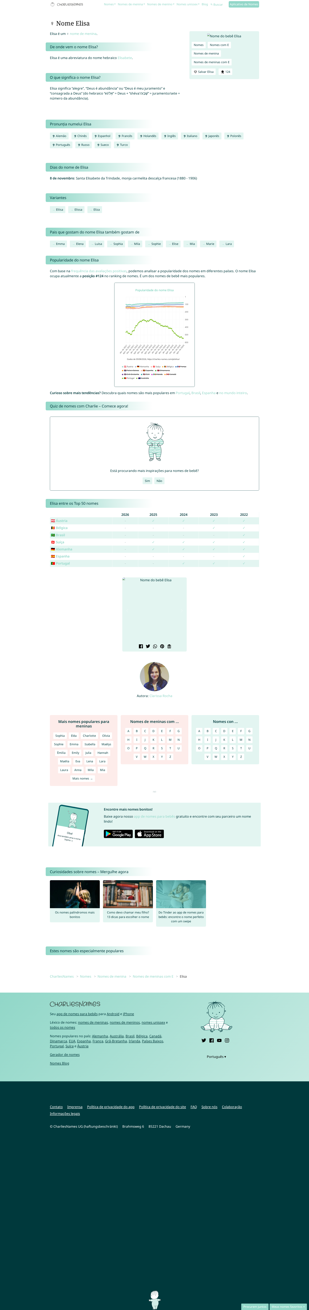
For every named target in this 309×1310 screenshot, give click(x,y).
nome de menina (83, 33)
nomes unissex (153, 1022)
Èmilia (61, 753)
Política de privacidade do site (162, 1107)
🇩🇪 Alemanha (61, 549)
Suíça (70, 1046)
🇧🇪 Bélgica (59, 527)
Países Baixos (152, 1041)
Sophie (156, 244)
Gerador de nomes (65, 1054)
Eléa (74, 736)
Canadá (155, 1036)
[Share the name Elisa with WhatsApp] (154, 646)
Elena (80, 244)
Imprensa (75, 1107)
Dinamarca (58, 1041)
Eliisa (59, 209)
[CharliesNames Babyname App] (67, 4)
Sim (147, 481)
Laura (64, 770)
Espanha (209, 393)
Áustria (83, 1046)
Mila (137, 244)
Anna (77, 770)
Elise (175, 244)
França (98, 1041)
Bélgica (142, 1036)
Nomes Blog (59, 1063)
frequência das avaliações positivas (99, 271)
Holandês (149, 136)
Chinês (82, 136)
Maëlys (106, 744)
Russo (84, 145)
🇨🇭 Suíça (57, 542)
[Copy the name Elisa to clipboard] (169, 646)
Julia (88, 753)
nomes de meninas (93, 1022)
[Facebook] (211, 1040)
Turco (123, 145)
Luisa (98, 244)
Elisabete (125, 57)
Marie (210, 244)
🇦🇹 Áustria (59, 520)
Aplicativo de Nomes (244, 4)
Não (159, 481)
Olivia (106, 736)
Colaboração (232, 1107)
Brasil (195, 393)
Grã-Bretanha (116, 1041)
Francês (126, 136)
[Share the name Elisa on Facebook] (140, 646)
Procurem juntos (255, 1307)
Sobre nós (209, 1107)
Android (113, 1014)
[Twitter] (204, 1040)
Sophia (118, 244)
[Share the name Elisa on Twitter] (147, 646)
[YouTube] (219, 1040)
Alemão (60, 136)
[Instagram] (227, 1040)
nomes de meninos (125, 1022)
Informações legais (65, 1113)
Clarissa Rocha (161, 696)
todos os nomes (62, 1027)
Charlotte (89, 736)
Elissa (78, 209)
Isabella (90, 744)
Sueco (104, 145)
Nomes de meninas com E (211, 62)
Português (62, 145)
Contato (56, 1107)
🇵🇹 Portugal (60, 563)
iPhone (128, 1014)
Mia (192, 244)
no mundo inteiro (233, 393)
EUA (72, 1041)
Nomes (109, 4)
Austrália (117, 1036)
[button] (127, 611)
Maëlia (64, 761)
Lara (229, 244)
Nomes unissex (187, 4)
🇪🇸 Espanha (60, 556)
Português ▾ (216, 1056)
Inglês (171, 136)
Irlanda (134, 1041)
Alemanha (100, 1036)
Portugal (183, 393)
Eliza (97, 209)
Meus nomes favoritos (287, 1307)
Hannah (103, 753)
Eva (77, 761)
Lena (89, 761)
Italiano (191, 136)
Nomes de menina (130, 4)
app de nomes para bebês (154, 816)
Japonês (213, 136)
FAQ (194, 1107)
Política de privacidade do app (111, 1107)
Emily (75, 753)
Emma (60, 244)
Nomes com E (219, 45)
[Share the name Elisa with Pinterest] (162, 646)
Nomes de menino (159, 4)
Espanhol (103, 136)
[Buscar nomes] (211, 4)
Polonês (235, 136)
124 (227, 72)
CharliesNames (62, 976)
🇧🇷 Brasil (58, 535)
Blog (205, 4)
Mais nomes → (82, 778)
